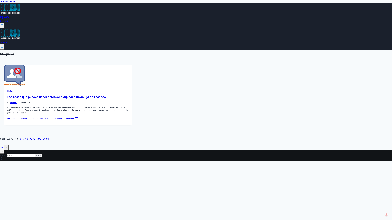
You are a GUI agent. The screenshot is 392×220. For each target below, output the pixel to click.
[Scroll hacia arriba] (2, 148)
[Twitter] (4, 18)
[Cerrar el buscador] (2, 152)
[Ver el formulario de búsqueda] (2, 25)
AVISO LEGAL (35, 139)
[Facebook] (1, 18)
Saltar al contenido (7, 1)
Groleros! (4, 21)
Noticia (10, 91)
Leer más (41, 118)
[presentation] (68, 75)
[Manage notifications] (386, 214)
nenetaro (13, 103)
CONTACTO (23, 139)
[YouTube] (7, 18)
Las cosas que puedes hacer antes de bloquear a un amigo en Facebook (57, 97)
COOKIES (47, 139)
